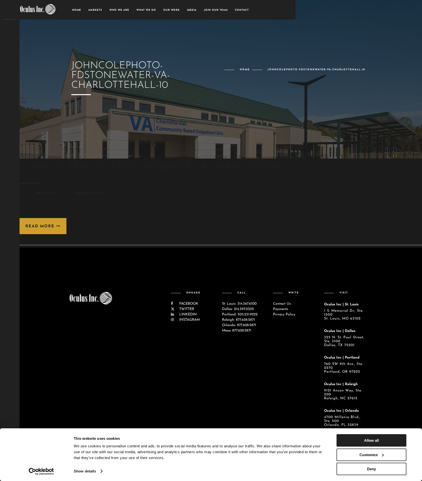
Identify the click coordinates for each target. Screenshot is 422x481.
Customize (368, 455)
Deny (371, 469)
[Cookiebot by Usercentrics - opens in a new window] (41, 471)
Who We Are (119, 10)
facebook (188, 304)
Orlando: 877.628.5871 (239, 325)
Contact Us (282, 304)
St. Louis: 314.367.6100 (239, 304)
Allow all (371, 440)
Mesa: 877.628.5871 (236, 330)
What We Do (146, 10)
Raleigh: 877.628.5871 (238, 320)
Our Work (171, 10)
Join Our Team (216, 10)
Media (192, 10)
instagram (189, 320)
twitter (186, 309)
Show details (85, 471)
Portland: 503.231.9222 (240, 314)
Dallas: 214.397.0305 (238, 309)
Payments (280, 309)
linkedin (187, 314)
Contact (242, 10)
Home (76, 10)
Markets (95, 10)
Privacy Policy (284, 314)
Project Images (89, 193)
